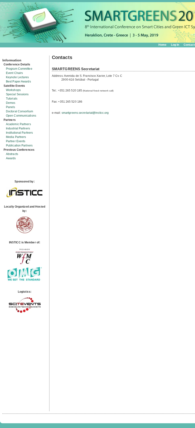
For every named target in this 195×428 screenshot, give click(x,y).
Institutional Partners (19, 132)
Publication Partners (19, 145)
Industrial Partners (18, 128)
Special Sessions (17, 94)
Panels (10, 107)
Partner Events (15, 141)
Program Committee (19, 68)
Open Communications (21, 115)
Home (162, 44)
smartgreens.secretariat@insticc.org (85, 112)
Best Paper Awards (18, 81)
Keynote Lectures (17, 77)
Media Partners (16, 137)
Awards (11, 158)
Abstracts (12, 154)
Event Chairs (14, 73)
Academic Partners (18, 124)
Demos (10, 103)
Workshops (13, 90)
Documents (7, 53)
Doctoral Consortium (19, 111)
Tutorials (11, 98)
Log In (175, 44)
